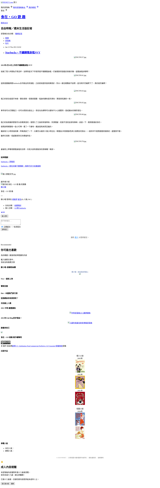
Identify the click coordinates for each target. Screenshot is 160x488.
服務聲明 (101, 457)
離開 (12, 484)
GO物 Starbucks (20, 208)
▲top (3, 212)
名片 (7, 43)
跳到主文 (4, 23)
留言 (19, 199)
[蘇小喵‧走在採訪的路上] (80, 274)
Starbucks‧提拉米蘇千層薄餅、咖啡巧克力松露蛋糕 (21, 166)
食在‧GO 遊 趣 (13, 17)
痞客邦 (14, 199)
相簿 (7, 38)
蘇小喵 (3, 187)
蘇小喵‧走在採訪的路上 (80, 272)
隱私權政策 (92, 457)
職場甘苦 (18, 34)
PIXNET (63, 457)
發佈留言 (4, 229)
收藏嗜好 (17, 205)
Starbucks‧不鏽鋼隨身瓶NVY (22, 52)
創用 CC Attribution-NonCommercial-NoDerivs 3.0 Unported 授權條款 (37, 346)
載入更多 (4, 216)
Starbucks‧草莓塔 (8, 162)
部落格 (7, 41)
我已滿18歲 (5, 484)
